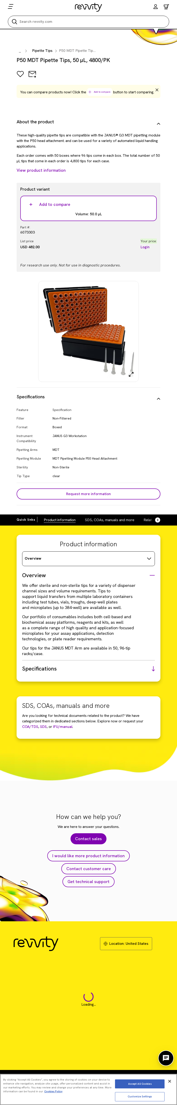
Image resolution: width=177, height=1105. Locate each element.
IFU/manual (62, 726)
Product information (60, 519)
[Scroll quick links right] (154, 520)
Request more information (88, 493)
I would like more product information (88, 855)
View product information (41, 170)
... (20, 51)
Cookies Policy (53, 1091)
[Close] (170, 1081)
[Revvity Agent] (166, 1058)
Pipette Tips (42, 50)
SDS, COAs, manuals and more (109, 519)
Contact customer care (88, 868)
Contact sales (88, 838)
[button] (155, 7)
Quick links (26, 519)
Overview (33, 558)
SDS (43, 726)
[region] (88, 1089)
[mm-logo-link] (89, 7)
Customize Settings (140, 1096)
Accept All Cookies (140, 1083)
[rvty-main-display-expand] (131, 374)
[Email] (32, 77)
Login (145, 247)
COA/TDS (30, 726)
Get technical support (88, 881)
